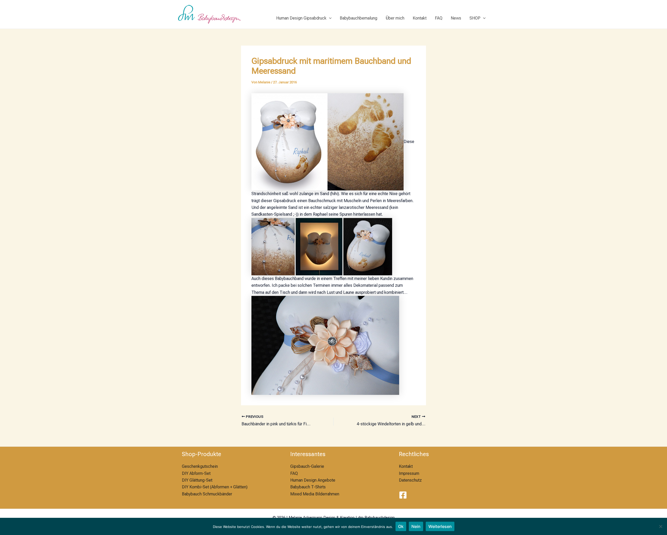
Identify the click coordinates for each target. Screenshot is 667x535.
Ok (401, 526)
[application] (329, 18)
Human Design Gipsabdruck (301, 18)
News (456, 18)
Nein (416, 526)
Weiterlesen (440, 526)
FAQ (438, 18)
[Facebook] (403, 495)
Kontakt (420, 18)
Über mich (395, 18)
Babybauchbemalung (358, 18)
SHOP (475, 18)
